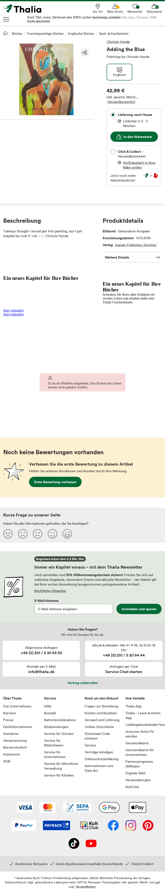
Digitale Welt (135, 773)
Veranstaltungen (138, 780)
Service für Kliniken (59, 775)
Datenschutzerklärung (102, 759)
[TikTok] (74, 844)
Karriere (9, 713)
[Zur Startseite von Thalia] (24, 8)
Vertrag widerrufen (82, 682)
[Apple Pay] (137, 808)
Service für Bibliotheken (53, 742)
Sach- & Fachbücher (114, 33)
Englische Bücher (81, 33)
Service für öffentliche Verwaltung (61, 765)
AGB (6, 761)
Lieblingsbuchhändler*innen (143, 724)
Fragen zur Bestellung (101, 706)
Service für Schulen (59, 733)
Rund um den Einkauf (101, 698)
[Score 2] (23, 533)
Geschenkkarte (137, 743)
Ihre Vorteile (135, 698)
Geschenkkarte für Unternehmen (139, 752)
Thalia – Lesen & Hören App (142, 715)
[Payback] (56, 826)
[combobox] (113, 114)
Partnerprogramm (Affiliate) (139, 763)
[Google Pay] (109, 808)
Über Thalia (12, 698)
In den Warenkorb (137, 136)
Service (50, 698)
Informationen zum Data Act (99, 768)
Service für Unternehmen (55, 754)
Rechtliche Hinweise (50, 591)
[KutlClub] (89, 826)
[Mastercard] (48, 808)
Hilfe (47, 706)
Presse (8, 720)
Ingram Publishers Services (135, 245)
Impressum (11, 754)
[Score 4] (52, 533)
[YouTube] (91, 844)
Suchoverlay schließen (106, 17)
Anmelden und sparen (139, 609)
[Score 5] (67, 533)
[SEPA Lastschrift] (77, 808)
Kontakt (50, 713)
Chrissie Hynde (118, 41)
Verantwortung (15, 740)
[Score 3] (37, 533)
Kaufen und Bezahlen (101, 713)
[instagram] (130, 826)
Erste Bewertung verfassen (55, 482)
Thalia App (133, 706)
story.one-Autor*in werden (139, 733)
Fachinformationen (17, 727)
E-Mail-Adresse (46, 600)
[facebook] (113, 826)
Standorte (10, 733)
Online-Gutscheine (99, 727)
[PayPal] (24, 826)
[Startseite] (5, 33)
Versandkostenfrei (121, 102)
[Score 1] (8, 533)
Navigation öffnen (6, 19)
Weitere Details (117, 257)
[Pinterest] (148, 826)
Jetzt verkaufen (13, 310)
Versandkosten (86, 886)
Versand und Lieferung (102, 720)
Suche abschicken (38, 21)
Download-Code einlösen (97, 735)
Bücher (17, 33)
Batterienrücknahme (60, 720)
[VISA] (25, 808)
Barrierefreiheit (15, 747)
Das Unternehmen (17, 706)
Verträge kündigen (99, 752)
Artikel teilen (84, 52)
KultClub (132, 787)
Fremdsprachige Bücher (45, 33)
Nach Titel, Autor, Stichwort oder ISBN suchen (59, 17)
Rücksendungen (56, 727)
